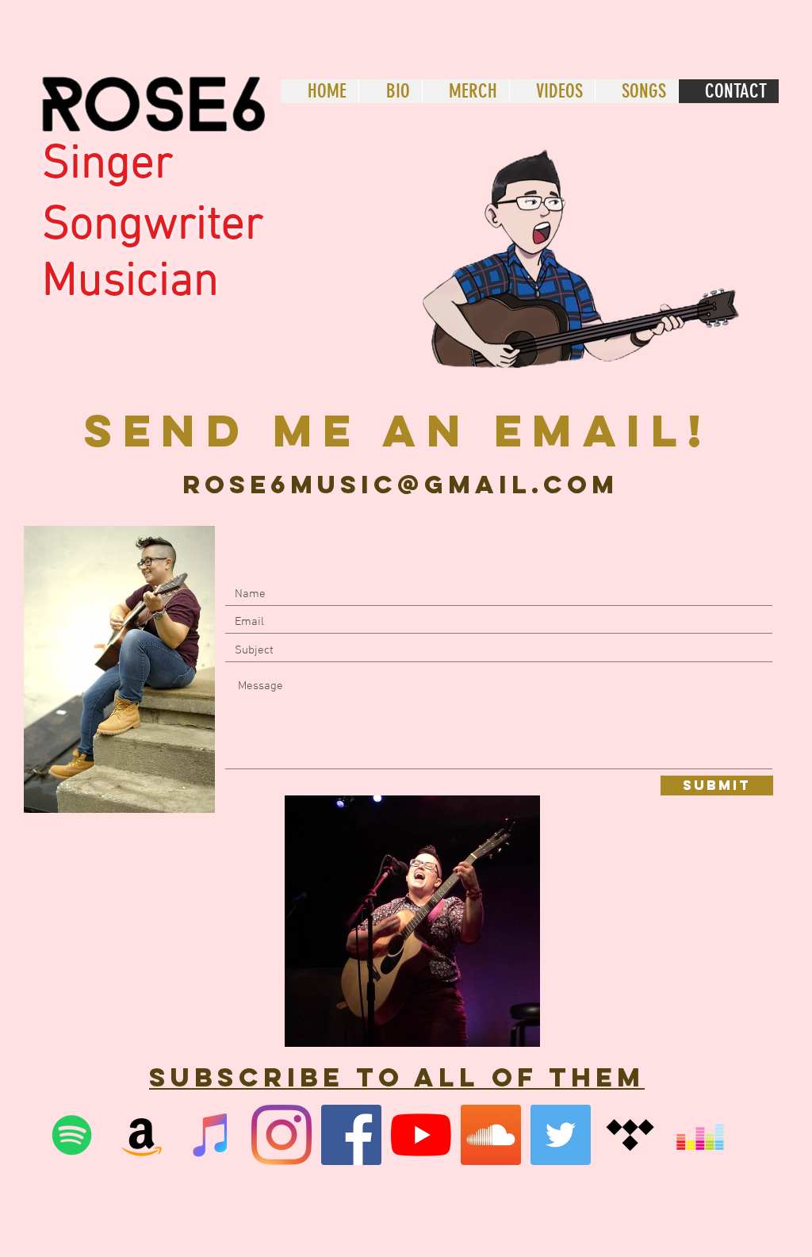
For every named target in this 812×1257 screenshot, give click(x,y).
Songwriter (152, 226)
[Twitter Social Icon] (560, 1135)
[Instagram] (281, 1135)
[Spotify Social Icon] (72, 1135)
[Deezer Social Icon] (700, 1135)
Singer (107, 165)
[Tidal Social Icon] (630, 1135)
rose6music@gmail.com (400, 484)
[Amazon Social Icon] (142, 1135)
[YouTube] (421, 1135)
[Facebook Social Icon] (351, 1135)
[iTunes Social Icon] (212, 1135)
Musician (130, 283)
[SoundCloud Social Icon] (491, 1135)
